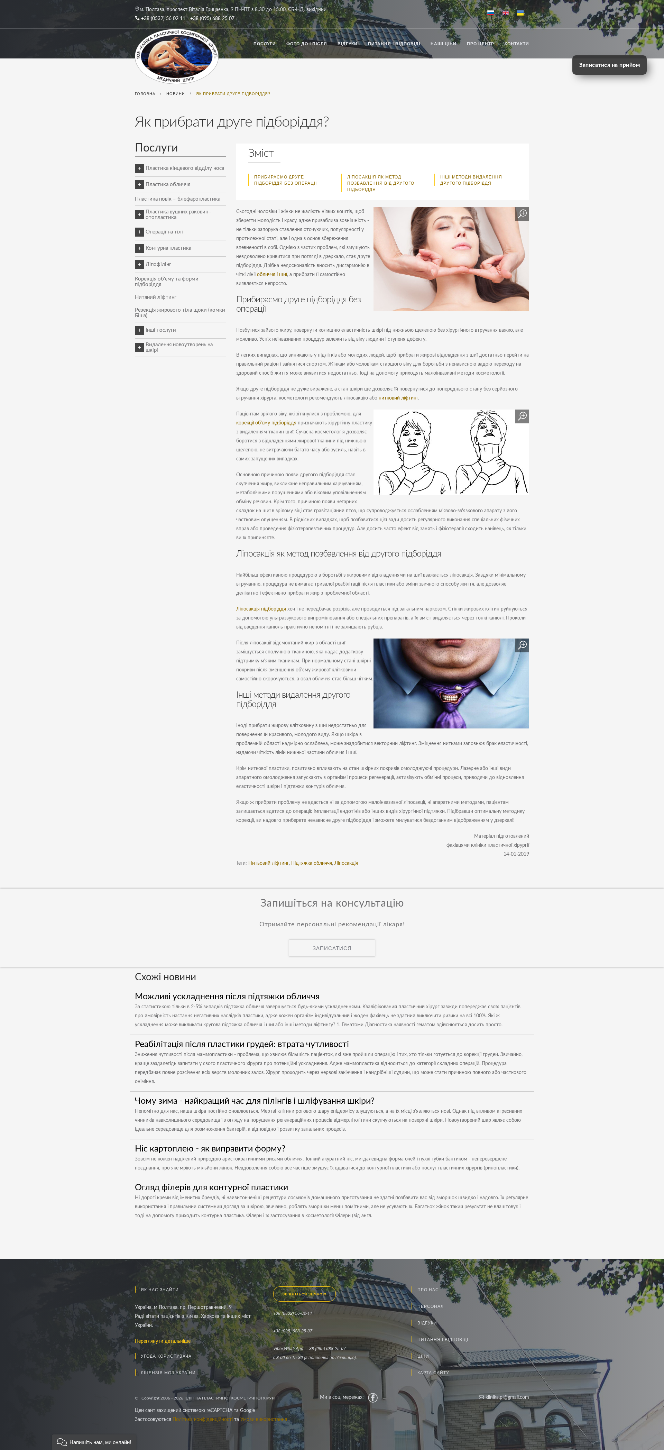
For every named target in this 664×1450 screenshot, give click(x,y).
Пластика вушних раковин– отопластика (178, 214)
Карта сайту (433, 1372)
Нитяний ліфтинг (155, 297)
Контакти (517, 43)
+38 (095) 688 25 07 (212, 18)
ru (493, 13)
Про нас (428, 1289)
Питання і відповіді (394, 43)
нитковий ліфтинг (398, 398)
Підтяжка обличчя (311, 863)
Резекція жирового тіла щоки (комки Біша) (180, 313)
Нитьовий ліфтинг (268, 863)
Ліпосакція (346, 863)
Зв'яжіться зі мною (304, 1294)
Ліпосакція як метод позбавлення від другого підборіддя (380, 183)
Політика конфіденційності (203, 1419)
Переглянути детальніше (163, 1341)
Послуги (264, 43)
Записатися (332, 948)
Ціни (423, 1356)
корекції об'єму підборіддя (266, 423)
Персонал (430, 1306)
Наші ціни (443, 43)
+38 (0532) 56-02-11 (292, 1313)
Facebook (373, 1397)
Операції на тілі (164, 232)
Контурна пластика (168, 248)
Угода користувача (166, 1356)
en (508, 13)
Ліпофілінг (158, 264)
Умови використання (264, 1419)
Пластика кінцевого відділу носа (185, 168)
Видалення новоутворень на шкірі (179, 347)
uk (523, 13)
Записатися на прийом (609, 65)
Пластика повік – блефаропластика (177, 199)
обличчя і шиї (272, 274)
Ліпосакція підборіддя (261, 609)
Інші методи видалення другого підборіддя (471, 180)
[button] (94, 1442)
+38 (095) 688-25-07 (292, 1330)
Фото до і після (306, 43)
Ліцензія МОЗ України (168, 1372)
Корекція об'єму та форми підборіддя (167, 281)
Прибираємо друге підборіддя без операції (285, 180)
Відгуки (348, 43)
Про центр (480, 43)
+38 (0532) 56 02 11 (163, 18)
